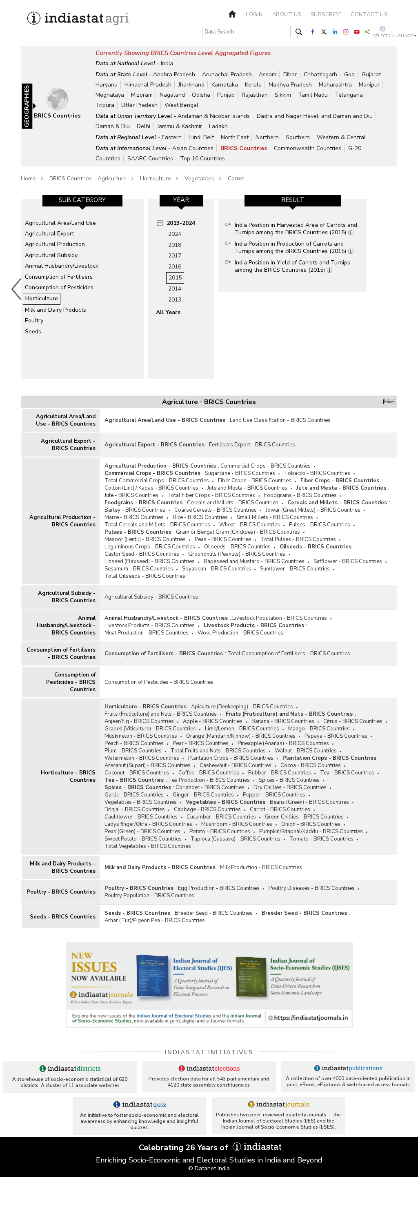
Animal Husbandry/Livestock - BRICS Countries (66, 625)
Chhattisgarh (320, 74)
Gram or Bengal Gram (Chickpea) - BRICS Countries (238, 532)
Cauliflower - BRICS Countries (141, 817)
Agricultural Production (55, 244)
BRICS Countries (243, 148)
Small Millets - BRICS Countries (275, 517)
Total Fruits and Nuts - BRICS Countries (218, 750)
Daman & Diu (113, 126)
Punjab (226, 95)
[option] (82, 289)
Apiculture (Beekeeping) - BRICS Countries (242, 706)
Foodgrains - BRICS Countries (300, 495)
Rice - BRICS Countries (200, 517)
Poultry (34, 320)
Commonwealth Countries (307, 148)
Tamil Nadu (313, 95)
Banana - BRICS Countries (282, 721)
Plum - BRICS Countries (133, 750)
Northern (267, 137)
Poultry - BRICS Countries (61, 892)
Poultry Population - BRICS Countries (149, 895)
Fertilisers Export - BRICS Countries (252, 444)
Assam (267, 74)
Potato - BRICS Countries (219, 831)
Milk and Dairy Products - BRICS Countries (63, 867)
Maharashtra (335, 85)
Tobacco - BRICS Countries (317, 473)
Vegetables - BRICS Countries (140, 802)
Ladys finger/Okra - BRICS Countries (148, 824)
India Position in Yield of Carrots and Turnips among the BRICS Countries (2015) (292, 266)
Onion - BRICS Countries (310, 824)
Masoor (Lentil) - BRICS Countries (145, 539)
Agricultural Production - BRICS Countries (62, 521)
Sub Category (82, 200)
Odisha (201, 95)
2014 (174, 289)
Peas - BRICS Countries (223, 539)
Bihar (290, 74)
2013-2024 (181, 223)
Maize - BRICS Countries (134, 517)
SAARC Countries (150, 158)
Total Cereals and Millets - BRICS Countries (157, 524)
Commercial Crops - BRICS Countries (265, 466)
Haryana (107, 85)
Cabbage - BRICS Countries (207, 809)
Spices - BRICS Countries (289, 780)
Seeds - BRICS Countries (63, 917)
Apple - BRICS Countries (212, 721)
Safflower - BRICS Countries (348, 561)
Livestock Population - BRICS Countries (279, 618)
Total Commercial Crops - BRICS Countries (156, 480)
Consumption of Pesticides (59, 287)
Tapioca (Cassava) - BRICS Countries (235, 839)
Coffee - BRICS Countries (208, 772)
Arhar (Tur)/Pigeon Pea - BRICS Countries (154, 920)
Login (254, 14)
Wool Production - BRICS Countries (240, 633)
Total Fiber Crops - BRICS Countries (211, 495)
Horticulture (155, 178)
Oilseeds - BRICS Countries (237, 546)
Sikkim (283, 95)
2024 (174, 234)
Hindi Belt (201, 137)
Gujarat (371, 74)
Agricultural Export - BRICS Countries (68, 444)
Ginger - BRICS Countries (203, 795)
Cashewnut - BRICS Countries (235, 765)
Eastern (172, 137)
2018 (174, 245)
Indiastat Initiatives (209, 1052)
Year (181, 200)
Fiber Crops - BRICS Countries (254, 480)
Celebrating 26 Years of (184, 1147)
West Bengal (181, 105)
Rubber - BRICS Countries (279, 772)
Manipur (369, 85)
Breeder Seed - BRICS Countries (214, 913)
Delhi (143, 126)
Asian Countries (192, 148)
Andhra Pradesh (174, 74)
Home (28, 178)
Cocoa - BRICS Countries (310, 765)
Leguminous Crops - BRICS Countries (149, 546)
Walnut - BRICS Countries (306, 750)
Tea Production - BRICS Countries (209, 780)
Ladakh (218, 126)
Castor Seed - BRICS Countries (141, 554)
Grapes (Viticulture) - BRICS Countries (150, 728)
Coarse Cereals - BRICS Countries (215, 510)
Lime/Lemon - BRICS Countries (242, 728)
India (167, 63)
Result (292, 200)
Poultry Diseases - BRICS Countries (312, 888)
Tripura (105, 105)
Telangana (349, 95)
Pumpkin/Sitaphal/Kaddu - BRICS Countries (311, 831)
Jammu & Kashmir (179, 126)
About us (286, 14)
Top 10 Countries (202, 158)
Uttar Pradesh (139, 105)
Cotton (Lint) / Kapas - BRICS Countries (151, 488)
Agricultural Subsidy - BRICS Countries (67, 597)
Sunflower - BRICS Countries (295, 568)
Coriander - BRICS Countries (210, 787)
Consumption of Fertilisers (59, 277)
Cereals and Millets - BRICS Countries (232, 502)
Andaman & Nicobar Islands (214, 116)
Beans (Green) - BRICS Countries (309, 802)
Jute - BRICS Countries (131, 495)
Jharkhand (191, 85)
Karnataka (224, 85)
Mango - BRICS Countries (319, 728)
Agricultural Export (49, 233)
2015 (175, 278)
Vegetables (199, 178)
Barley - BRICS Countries (134, 510)
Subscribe (326, 14)
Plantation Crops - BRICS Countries (230, 758)
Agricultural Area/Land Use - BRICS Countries (66, 420)
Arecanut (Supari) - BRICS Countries (147, 765)
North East (235, 137)
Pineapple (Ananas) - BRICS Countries (283, 743)
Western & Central (341, 137)
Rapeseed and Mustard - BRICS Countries (254, 561)
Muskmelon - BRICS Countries (140, 736)
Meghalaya (110, 95)
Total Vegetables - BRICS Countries (147, 846)
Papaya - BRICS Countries (336, 736)
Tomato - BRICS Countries (321, 839)
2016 (174, 267)
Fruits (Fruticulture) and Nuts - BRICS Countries (160, 714)
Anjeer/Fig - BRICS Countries (139, 721)
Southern (298, 137)
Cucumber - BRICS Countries (221, 817)
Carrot (236, 178)
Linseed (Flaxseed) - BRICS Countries (149, 561)
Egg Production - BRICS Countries (219, 888)
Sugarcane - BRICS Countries (240, 473)
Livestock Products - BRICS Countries (149, 625)
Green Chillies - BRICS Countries (304, 817)
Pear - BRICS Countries (201, 743)
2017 (174, 256)
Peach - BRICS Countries (134, 743)
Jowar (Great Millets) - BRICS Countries (313, 510)
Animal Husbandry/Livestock (61, 266)
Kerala (253, 85)
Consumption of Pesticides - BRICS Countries (71, 682)
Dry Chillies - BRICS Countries (290, 787)
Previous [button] (17, 289)
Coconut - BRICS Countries (136, 772)
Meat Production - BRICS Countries (146, 633)
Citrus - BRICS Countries (352, 721)
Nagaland (172, 95)
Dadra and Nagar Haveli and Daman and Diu (315, 116)
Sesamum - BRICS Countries (138, 568)
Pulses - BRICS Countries (319, 524)
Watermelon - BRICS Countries (141, 758)
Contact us (369, 14)
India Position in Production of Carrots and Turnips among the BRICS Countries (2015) (291, 247)
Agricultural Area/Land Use (60, 223)
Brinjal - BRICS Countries (134, 809)
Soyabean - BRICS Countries (216, 568)
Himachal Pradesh (148, 85)
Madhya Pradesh (290, 85)
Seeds (33, 331)
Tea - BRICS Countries (347, 772)
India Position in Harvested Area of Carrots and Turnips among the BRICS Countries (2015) (296, 228)
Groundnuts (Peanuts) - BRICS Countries (236, 554)
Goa (349, 74)
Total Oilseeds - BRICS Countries (144, 576)
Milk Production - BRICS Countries (261, 867)
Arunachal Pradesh (227, 74)
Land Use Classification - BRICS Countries (280, 420)
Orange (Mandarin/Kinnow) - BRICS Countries (241, 736)
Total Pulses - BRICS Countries (298, 539)
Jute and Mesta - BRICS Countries (247, 488)
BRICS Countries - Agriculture (88, 178)
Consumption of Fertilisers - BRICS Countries (61, 653)
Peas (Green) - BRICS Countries (142, 831)
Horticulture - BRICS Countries (68, 776)
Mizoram (142, 95)
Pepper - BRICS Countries (274, 795)
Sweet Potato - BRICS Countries (143, 839)
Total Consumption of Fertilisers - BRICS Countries (288, 653)
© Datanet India (209, 1168)
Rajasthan (255, 95)
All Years (168, 312)
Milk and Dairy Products (55, 310)
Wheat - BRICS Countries (249, 524)
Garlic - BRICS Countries (134, 795)
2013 (174, 300)
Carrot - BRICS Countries (280, 809)
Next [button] (399, 289)
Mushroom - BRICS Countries (236, 824)
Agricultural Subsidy (51, 255)
